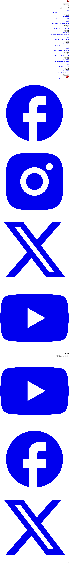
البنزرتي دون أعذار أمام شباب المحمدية (61, 50)
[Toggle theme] (68, 4)
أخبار (65, 2)
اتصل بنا (65, 78)
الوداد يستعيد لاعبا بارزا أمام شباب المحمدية (61, 55)
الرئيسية (67, 2)
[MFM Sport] (67, 77)
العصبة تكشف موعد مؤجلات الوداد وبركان (61, 28)
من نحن (68, 78)
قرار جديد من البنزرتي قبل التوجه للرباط (61, 66)
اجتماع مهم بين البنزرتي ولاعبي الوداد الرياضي (60, 39)
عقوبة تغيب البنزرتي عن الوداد (63, 72)
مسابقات (63, 2)
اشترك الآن (58, 355)
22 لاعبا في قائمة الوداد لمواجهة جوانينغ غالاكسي (60, 34)
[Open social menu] (68, 562)
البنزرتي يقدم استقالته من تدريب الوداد (61, 45)
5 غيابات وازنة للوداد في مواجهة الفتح (62, 61)
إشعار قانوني (62, 78)
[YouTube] (34, 351)
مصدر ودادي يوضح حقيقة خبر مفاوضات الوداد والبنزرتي (58, 12)
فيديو (59, 2)
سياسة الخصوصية (58, 78)
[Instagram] (34, 215)
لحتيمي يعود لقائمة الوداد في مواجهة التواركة (60, 23)
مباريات (61, 2)
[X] (34, 283)
